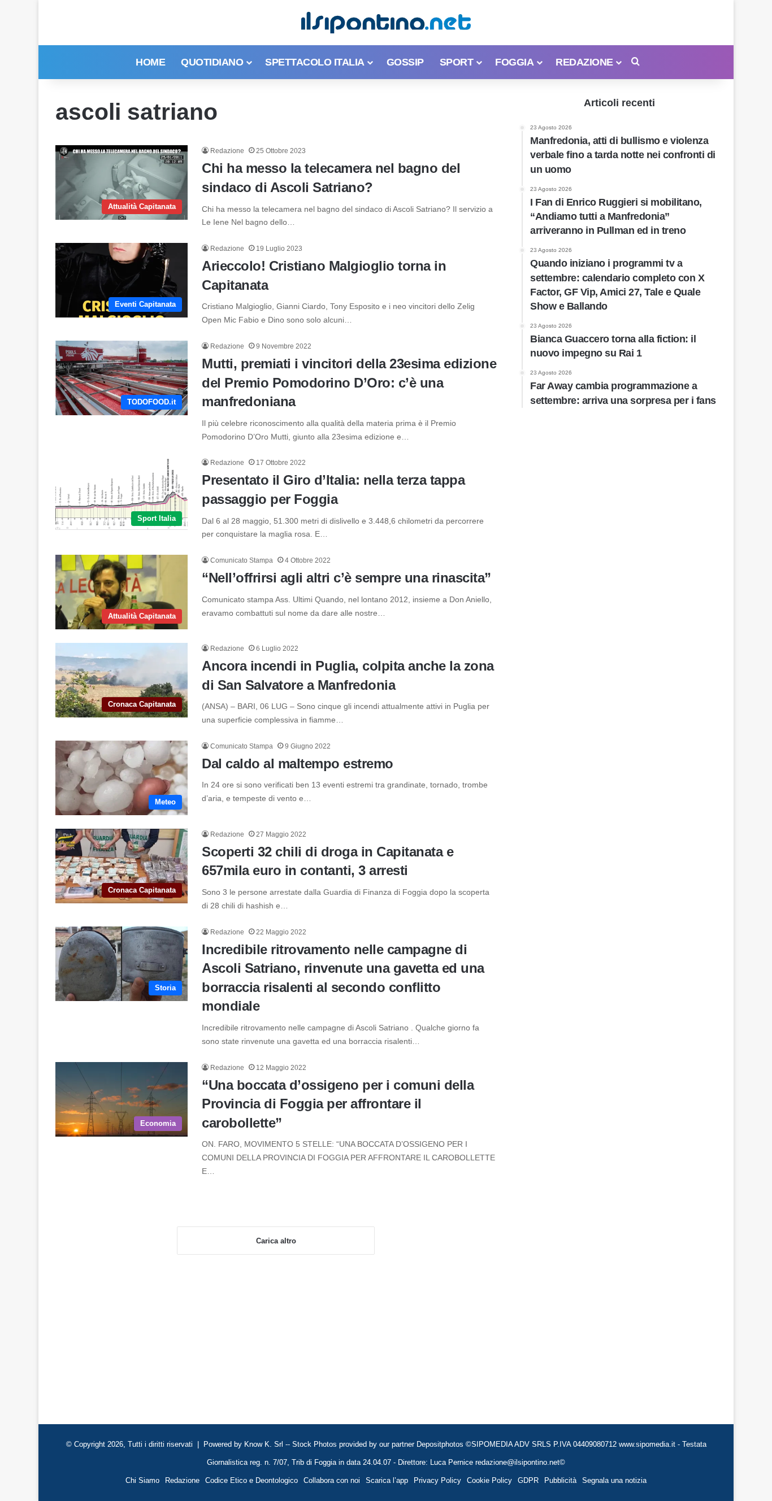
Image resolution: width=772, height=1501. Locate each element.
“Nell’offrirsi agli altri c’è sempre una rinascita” (346, 577)
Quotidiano (212, 62)
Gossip (405, 62)
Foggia (514, 62)
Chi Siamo (142, 1480)
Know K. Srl (263, 1444)
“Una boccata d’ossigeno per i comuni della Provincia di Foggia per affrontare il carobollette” (338, 1103)
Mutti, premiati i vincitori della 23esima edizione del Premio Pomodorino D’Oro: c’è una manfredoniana (349, 382)
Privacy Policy (437, 1480)
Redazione (584, 62)
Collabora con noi (331, 1480)
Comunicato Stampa (241, 560)
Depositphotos (441, 1444)
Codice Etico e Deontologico (251, 1480)
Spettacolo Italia (315, 62)
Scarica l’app (387, 1480)
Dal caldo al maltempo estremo (297, 763)
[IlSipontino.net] (386, 22)
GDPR (528, 1480)
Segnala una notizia (614, 1480)
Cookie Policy (489, 1480)
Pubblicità (560, 1480)
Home (150, 62)
